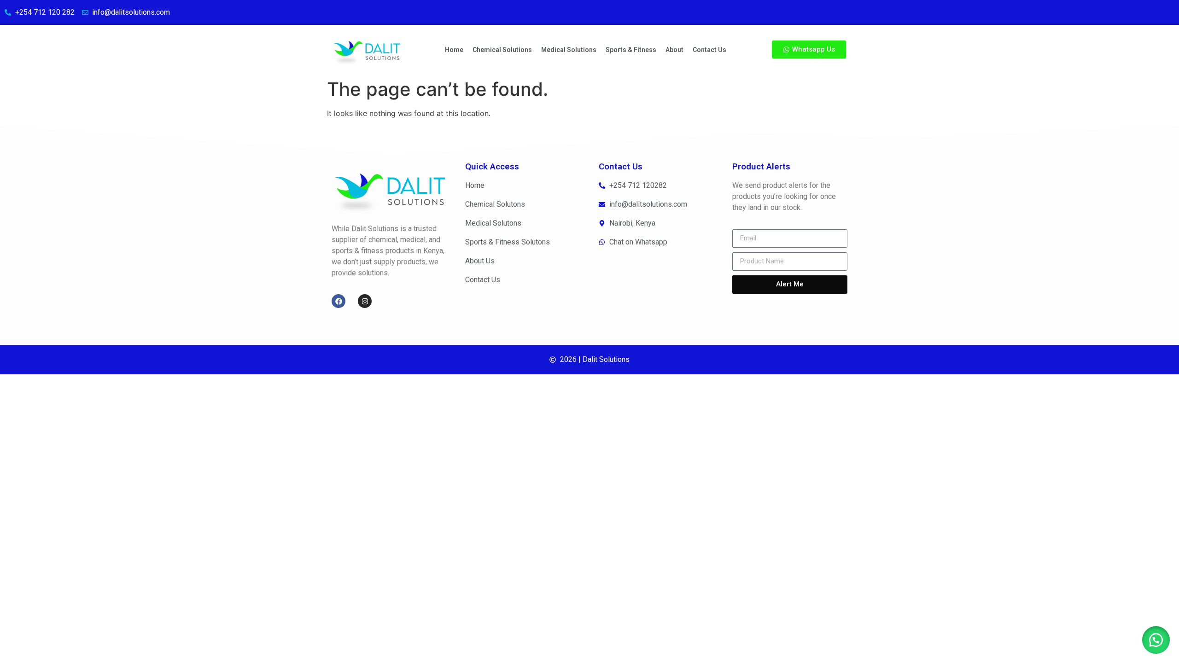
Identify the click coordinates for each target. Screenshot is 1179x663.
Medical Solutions (568, 49)
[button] (1156, 640)
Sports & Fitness (631, 49)
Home (454, 49)
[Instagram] (365, 301)
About (674, 49)
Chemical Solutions (502, 49)
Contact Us (709, 49)
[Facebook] (338, 301)
